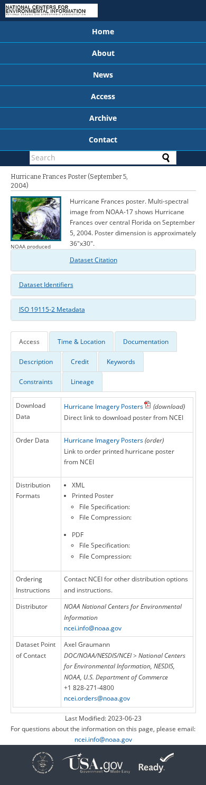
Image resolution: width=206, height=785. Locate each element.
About (103, 53)
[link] (43, 775)
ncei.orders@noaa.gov (97, 698)
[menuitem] (103, 32)
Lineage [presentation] (82, 381)
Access (103, 96)
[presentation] (29, 341)
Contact (103, 140)
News (103, 75)
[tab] (103, 260)
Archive (103, 118)
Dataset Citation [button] (93, 259)
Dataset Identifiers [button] (46, 284)
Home (103, 31)
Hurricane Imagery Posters (103, 406)
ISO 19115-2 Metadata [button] (52, 309)
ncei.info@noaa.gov (92, 628)
